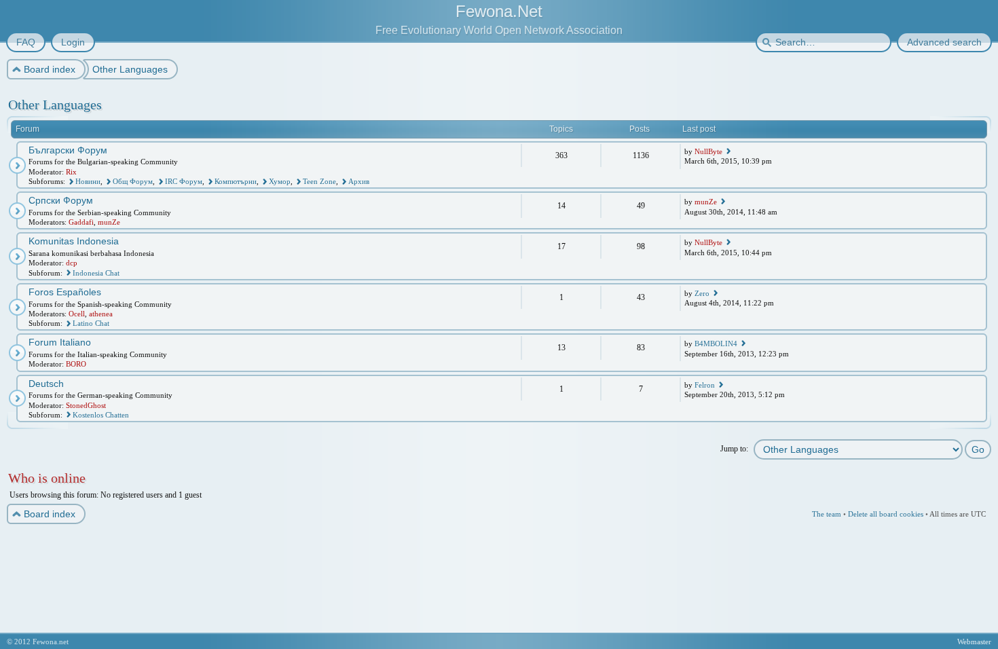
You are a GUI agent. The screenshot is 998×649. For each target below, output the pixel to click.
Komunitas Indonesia (74, 241)
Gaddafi (81, 222)
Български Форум (68, 150)
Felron (705, 385)
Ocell (77, 314)
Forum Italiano (60, 342)
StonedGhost (86, 405)
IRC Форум (183, 181)
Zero (702, 293)
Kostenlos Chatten (101, 415)
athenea (101, 314)
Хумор (280, 181)
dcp (71, 263)
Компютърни (236, 181)
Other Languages (55, 104)
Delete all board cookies (885, 514)
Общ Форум (133, 181)
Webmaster (974, 641)
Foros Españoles (65, 291)
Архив (358, 181)
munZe (109, 222)
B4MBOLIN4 (716, 343)
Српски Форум (61, 200)
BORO (76, 364)
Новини (87, 181)
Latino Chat (91, 323)
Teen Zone (319, 181)
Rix (71, 172)
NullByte (708, 151)
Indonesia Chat (96, 273)
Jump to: (734, 448)
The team (826, 514)
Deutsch (46, 383)
